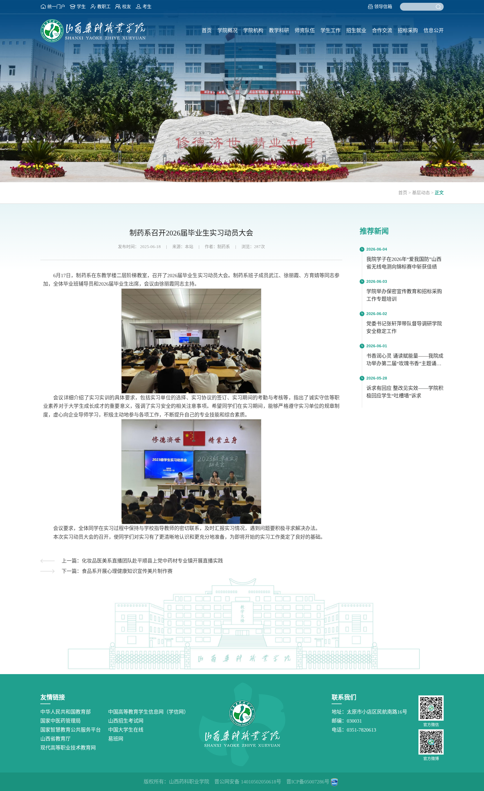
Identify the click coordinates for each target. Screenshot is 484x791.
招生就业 (356, 30)
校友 (126, 6)
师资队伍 (305, 30)
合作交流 (382, 30)
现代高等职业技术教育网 (68, 748)
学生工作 (330, 30)
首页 (207, 30)
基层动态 (421, 192)
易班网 (115, 739)
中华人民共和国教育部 (65, 712)
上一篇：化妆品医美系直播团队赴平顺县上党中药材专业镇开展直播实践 (142, 561)
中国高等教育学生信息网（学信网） (148, 712)
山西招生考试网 (125, 721)
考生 (147, 6)
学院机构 (253, 30)
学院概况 (227, 30)
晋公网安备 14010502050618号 (247, 782)
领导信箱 (383, 6)
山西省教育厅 (55, 739)
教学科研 (279, 30)
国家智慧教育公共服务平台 (70, 730)
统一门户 (56, 6)
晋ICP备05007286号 (307, 782)
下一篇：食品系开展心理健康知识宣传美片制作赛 (117, 571)
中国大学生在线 (125, 730)
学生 (81, 6)
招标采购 (408, 30)
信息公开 (434, 30)
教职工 (104, 6)
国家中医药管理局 (60, 721)
